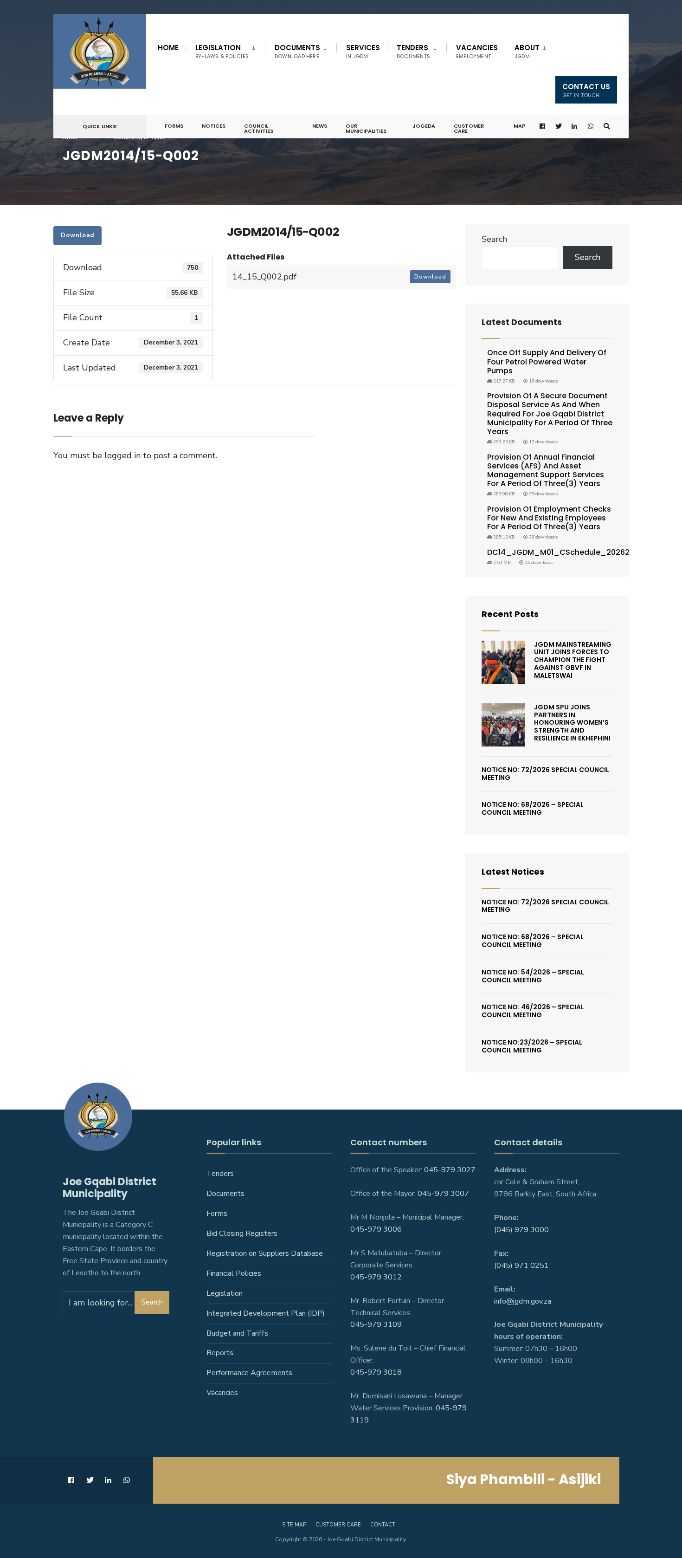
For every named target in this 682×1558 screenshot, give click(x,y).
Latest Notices (513, 871)
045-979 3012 (376, 1277)
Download (77, 235)
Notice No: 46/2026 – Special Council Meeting (533, 1010)
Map (519, 126)
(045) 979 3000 (521, 1230)
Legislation (222, 51)
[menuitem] (225, 49)
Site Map (294, 1524)
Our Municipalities (366, 128)
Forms (174, 126)
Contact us (586, 90)
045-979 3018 (376, 1372)
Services (363, 51)
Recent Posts (510, 614)
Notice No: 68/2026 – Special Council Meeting (533, 808)
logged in (122, 455)
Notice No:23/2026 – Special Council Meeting (532, 1046)
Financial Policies (233, 1273)
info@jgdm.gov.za (522, 1301)
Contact (382, 1524)
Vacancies (477, 51)
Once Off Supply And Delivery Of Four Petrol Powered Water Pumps (546, 361)
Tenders (413, 51)
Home (168, 47)
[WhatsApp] (591, 126)
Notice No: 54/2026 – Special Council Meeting (533, 976)
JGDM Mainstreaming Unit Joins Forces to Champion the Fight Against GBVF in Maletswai (572, 660)
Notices (213, 126)
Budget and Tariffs (237, 1333)
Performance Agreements (249, 1373)
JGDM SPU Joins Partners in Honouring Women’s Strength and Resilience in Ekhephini (572, 722)
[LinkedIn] (574, 126)
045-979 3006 (376, 1229)
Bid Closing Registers (241, 1233)
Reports (219, 1353)
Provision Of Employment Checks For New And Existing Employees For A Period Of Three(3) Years (549, 518)
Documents (297, 51)
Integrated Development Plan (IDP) (265, 1313)
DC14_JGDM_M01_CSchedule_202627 (560, 552)
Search (494, 239)
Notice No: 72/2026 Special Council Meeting (545, 773)
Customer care (338, 1524)
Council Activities (258, 128)
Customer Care (469, 128)
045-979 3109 (376, 1324)
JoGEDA (423, 126)
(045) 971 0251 (521, 1265)
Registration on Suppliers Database (264, 1253)
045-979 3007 (443, 1193)
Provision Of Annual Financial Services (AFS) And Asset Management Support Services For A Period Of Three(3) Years (545, 470)
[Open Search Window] (606, 126)
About (527, 51)
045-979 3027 (450, 1170)
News (319, 126)
